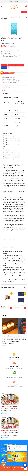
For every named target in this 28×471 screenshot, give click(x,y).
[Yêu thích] (8, 67)
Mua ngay (4, 67)
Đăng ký (11, 1)
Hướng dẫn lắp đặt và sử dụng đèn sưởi (12, 336)
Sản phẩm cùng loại (7, 287)
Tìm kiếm (24, 12)
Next (4, 146)
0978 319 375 (6, 86)
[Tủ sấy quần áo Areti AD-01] (20, 297)
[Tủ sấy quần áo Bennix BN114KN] (7, 297)
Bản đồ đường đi (4, 413)
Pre (3, 148)
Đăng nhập (16, 1)
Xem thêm (4, 345)
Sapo (17, 469)
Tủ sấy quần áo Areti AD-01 (20, 305)
